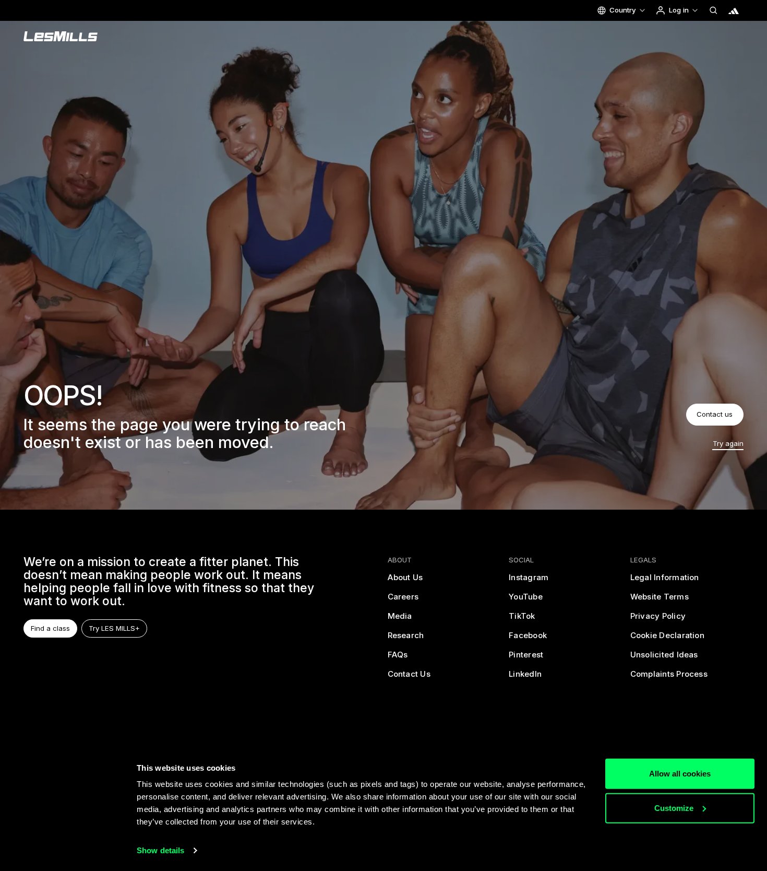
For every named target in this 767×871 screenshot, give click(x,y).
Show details (160, 850)
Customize (673, 807)
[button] (621, 10)
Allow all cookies (680, 773)
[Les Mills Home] (60, 36)
